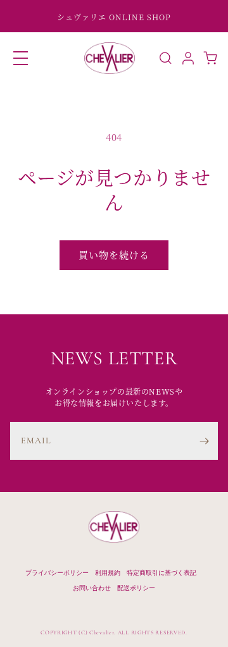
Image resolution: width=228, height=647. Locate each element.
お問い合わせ (92, 587)
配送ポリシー (136, 587)
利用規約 (107, 572)
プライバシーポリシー (57, 572)
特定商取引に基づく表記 (161, 572)
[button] (21, 58)
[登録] (204, 440)
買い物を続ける (114, 254)
